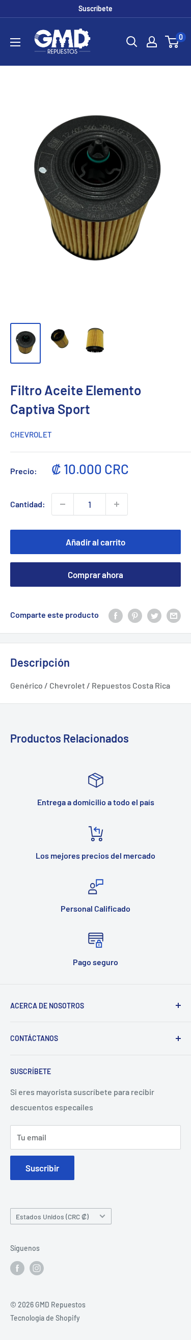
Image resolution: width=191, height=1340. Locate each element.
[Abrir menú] (15, 42)
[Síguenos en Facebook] (17, 1268)
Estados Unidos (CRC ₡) (52, 1216)
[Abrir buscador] (132, 41)
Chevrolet (31, 434)
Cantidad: (27, 504)
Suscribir (42, 1168)
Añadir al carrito (95, 542)
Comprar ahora (95, 574)
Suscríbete (95, 8)
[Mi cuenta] (152, 41)
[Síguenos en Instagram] (37, 1268)
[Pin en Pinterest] (135, 615)
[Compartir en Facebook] (115, 615)
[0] (172, 42)
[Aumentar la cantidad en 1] (116, 504)
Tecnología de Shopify (45, 1318)
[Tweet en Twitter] (154, 615)
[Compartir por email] (174, 615)
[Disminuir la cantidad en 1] (62, 504)
